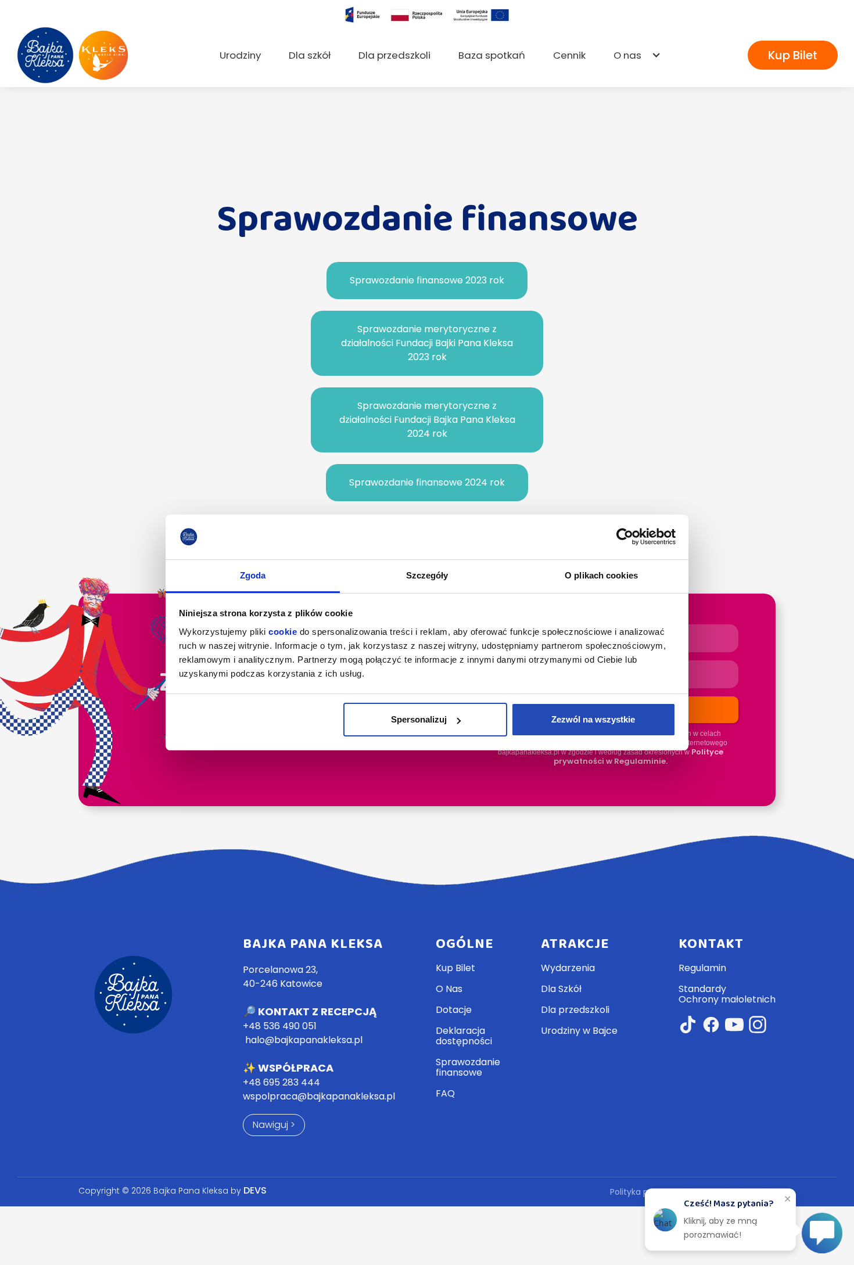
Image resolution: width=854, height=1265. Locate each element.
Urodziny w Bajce (579, 1031)
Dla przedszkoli (394, 55)
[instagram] (757, 1026)
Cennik (569, 55)
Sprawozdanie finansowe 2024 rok (427, 482)
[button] (637, 55)
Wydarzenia (568, 968)
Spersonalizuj (419, 719)
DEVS (255, 1190)
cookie (282, 632)
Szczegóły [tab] (427, 575)
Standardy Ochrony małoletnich (727, 994)
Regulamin (702, 968)
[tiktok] (688, 1026)
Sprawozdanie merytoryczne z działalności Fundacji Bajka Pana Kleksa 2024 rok (427, 419)
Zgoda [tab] (253, 575)
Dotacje (454, 1010)
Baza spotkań (491, 55)
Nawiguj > (274, 1124)
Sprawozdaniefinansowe (468, 1067)
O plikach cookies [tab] (601, 575)
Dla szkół (310, 55)
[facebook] (711, 1026)
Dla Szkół (561, 989)
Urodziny (240, 55)
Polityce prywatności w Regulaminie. (638, 756)
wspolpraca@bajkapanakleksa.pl (319, 1096)
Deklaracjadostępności (464, 1036)
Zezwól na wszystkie (593, 719)
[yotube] (734, 1026)
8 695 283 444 (281, 1082)
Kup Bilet (792, 55)
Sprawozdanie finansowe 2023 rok (427, 280)
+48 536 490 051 (280, 1026)
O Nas (449, 989)
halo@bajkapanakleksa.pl (304, 1040)
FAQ (445, 1093)
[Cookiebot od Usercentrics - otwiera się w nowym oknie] (625, 537)
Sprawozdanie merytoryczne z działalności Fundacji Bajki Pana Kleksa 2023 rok (427, 343)
